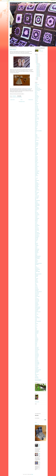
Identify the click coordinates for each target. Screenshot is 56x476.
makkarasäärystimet (37, 200)
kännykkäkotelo (37, 186)
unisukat (36, 336)
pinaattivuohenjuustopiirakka (38, 263)
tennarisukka (36, 316)
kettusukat (36, 168)
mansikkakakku (37, 207)
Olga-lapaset (36, 243)
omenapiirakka (36, 245)
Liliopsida (36, 194)
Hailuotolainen (36, 121)
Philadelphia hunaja (37, 257)
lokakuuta (37, 66)
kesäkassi (36, 167)
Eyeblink (36, 115)
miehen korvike (37, 213)
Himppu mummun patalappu (38, 130)
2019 (36, 58)
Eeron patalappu (37, 110)
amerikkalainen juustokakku (38, 89)
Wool (35, 373)
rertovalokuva (36, 282)
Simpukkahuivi (36, 298)
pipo (35, 265)
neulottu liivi (36, 226)
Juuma (36, 155)
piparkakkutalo (36, 264)
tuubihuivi (36, 328)
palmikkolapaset (37, 250)
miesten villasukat (37, 214)
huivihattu (36, 134)
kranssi (36, 179)
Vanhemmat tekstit (30, 99)
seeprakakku (36, 295)
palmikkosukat (36, 252)
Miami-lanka (36, 212)
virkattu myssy (36, 361)
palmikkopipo (36, 251)
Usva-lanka (36, 337)
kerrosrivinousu (37, 166)
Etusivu (21, 99)
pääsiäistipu (36, 276)
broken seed (36, 101)
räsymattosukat (37, 289)
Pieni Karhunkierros (37, 258)
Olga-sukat (36, 244)
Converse (36, 104)
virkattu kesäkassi (37, 349)
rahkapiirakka (36, 278)
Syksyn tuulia (37, 424)
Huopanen (36, 135)
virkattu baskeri (37, 347)
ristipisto (36, 284)
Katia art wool (36, 162)
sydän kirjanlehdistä (37, 308)
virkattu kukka (36, 353)
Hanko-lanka (36, 123)
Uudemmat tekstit (12, 99)
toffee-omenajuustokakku (38, 321)
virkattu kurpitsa (37, 355)
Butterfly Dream (37, 103)
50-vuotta (36, 83)
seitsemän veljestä (37, 296)
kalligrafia (36, 161)
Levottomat (36, 193)
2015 (36, 62)
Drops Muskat (36, 108)
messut (36, 211)
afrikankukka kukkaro (37, 88)
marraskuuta (38, 65)
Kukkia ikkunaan (39, 462)
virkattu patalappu (37, 362)
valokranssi (36, 341)
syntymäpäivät (36, 309)
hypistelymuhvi (37, 140)
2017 (36, 60)
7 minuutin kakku (37, 84)
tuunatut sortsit (37, 330)
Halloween (36, 122)
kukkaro (36, 181)
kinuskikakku (36, 172)
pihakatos (36, 259)
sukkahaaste (36, 302)
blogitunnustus (36, 97)
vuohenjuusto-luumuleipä (38, 369)
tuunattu (36, 329)
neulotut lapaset (37, 232)
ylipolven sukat (37, 374)
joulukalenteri (36, 148)
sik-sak (36, 297)
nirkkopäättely (36, 237)
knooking (36, 174)
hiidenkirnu (36, 128)
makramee (36, 201)
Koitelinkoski (36, 175)
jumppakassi (36, 154)
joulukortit (36, 149)
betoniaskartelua (37, 96)
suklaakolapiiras (37, 304)
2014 (36, 77)
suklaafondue (36, 303)
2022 (36, 55)
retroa (35, 283)
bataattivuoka (36, 95)
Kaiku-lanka (36, 159)
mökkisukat (36, 219)
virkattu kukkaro (37, 354)
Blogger (32, 474)
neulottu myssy (37, 227)
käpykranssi (36, 187)
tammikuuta (37, 76)
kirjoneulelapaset (37, 173)
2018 (36, 59)
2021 (36, 56)
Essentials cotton (37, 114)
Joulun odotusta (13, 49)
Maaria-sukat (36, 198)
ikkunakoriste (36, 142)
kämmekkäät (36, 185)
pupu (35, 272)
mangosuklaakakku (37, 205)
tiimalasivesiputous (37, 317)
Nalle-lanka (36, 220)
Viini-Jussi (36, 342)
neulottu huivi (36, 224)
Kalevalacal (36, 160)
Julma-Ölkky (36, 153)
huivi (35, 133)
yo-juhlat (36, 375)
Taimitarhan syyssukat (37, 311)
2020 (36, 57)
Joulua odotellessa (39, 454)
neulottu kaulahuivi (37, 225)
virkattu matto (36, 360)
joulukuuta (37, 63)
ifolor (35, 141)
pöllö (35, 277)
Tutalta (29, 88)
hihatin (36, 127)
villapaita (36, 343)
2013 (36, 78)
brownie (36, 102)
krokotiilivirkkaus (37, 180)
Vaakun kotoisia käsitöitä (22, 4)
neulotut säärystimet (37, 233)
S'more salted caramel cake (38, 291)
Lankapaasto (36, 188)
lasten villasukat (37, 192)
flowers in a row (37, 117)
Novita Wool (36, 239)
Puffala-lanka (36, 270)
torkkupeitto (36, 323)
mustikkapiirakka (37, 218)
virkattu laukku (36, 356)
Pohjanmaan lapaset (37, 269)
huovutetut (36, 136)
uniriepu (36, 335)
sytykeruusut (36, 310)
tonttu (35, 322)
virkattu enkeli (36, 348)
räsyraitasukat (36, 290)
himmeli (36, 129)
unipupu (36, 334)
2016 (36, 61)
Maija (35, 199)
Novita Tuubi (36, 238)
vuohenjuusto (36, 368)
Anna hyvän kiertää (37, 90)
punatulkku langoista (37, 271)
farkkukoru (36, 116)
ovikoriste (36, 246)
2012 (36, 79)
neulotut (36, 231)
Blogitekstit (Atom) (22, 101)
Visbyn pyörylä (36, 367)
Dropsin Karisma (37, 109)
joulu (35, 147)
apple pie (36, 91)
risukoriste (36, 285)
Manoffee (36, 206)
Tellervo (36, 315)
